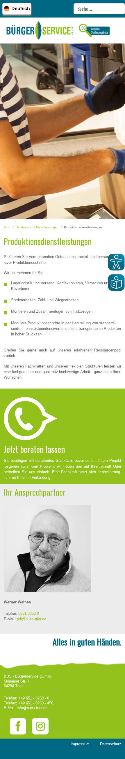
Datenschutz (110, 744)
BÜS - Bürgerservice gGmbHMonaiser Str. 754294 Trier (28, 681)
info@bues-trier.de (32, 708)
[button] (115, 30)
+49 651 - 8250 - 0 (33, 698)
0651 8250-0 (28, 613)
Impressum (80, 744)
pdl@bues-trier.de (31, 619)
